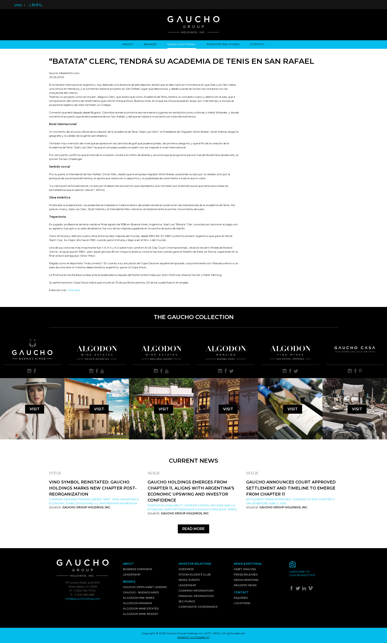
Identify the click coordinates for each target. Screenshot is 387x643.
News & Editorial (181, 44)
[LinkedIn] (304, 589)
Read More (193, 529)
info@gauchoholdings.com (82, 598)
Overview (186, 569)
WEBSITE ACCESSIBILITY (193, 637)
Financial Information (196, 596)
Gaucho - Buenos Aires (141, 592)
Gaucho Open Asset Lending (145, 587)
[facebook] (35, 371)
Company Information (195, 590)
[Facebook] (292, 589)
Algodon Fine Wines (138, 597)
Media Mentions (246, 579)
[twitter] (231, 371)
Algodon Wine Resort (140, 613)
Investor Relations (223, 44)
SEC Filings (186, 601)
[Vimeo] (311, 589)
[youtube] (102, 371)
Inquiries (241, 597)
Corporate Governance (198, 606)
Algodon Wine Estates (141, 608)
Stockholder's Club (194, 574)
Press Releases (246, 574)
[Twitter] (298, 589)
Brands (150, 44)
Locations (242, 603)
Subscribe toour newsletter (302, 573)
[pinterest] (360, 371)
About (127, 44)
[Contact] (313, 565)
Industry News (245, 585)
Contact (257, 44)
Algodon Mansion (137, 603)
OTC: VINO (212, 633)
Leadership (132, 574)
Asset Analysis (245, 569)
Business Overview (137, 569)
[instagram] (29, 371)
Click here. (74, 290)
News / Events (189, 579)
